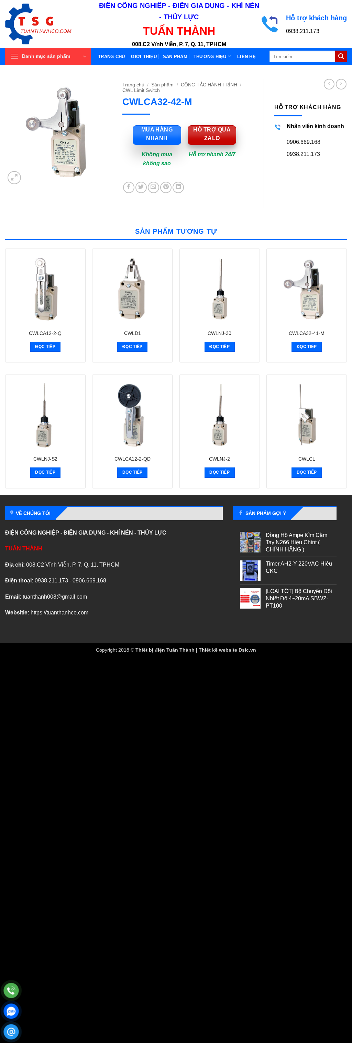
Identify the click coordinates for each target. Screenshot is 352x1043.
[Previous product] (341, 84)
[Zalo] (11, 1011)
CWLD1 (132, 333)
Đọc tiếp (45, 347)
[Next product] (329, 84)
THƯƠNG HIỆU (210, 56)
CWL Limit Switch (141, 90)
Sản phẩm (175, 56)
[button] (48, 56)
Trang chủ (111, 56)
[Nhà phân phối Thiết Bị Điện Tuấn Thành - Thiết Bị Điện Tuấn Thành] (46, 24)
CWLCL (306, 459)
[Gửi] (341, 56)
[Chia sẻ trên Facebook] (128, 187)
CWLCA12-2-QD (132, 459)
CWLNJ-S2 (45, 459)
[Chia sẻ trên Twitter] (141, 187)
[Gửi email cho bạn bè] (153, 187)
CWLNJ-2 (219, 459)
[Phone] (11, 990)
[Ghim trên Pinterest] (166, 187)
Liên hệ (246, 56)
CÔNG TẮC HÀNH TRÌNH (209, 84)
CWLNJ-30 (219, 333)
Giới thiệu (144, 56)
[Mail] (11, 1032)
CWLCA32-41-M (306, 333)
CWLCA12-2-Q (45, 333)
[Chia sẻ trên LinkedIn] (178, 187)
